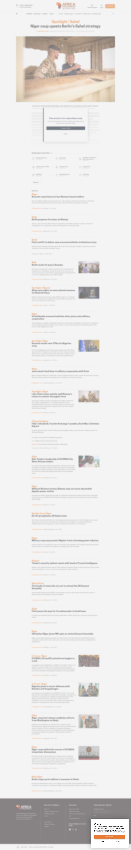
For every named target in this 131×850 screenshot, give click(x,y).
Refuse (118, 841)
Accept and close (109, 836)
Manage (101, 841)
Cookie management (116, 831)
